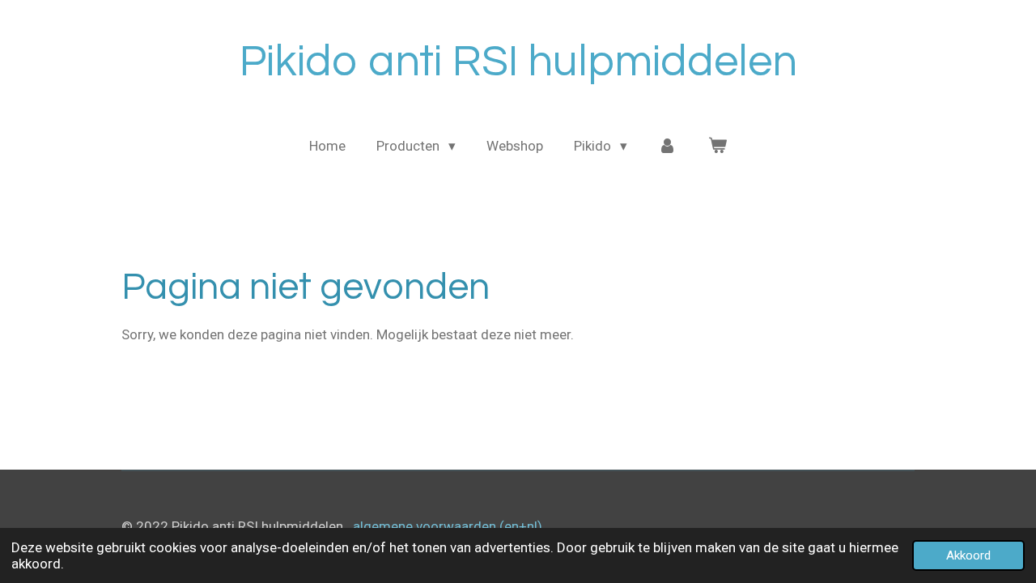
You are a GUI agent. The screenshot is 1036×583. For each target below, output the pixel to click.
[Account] (668, 146)
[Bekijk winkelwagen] (717, 146)
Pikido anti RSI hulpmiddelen (518, 62)
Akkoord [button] (968, 555)
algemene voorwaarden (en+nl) (447, 526)
